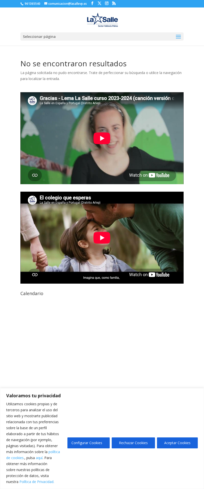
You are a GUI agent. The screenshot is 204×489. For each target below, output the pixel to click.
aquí (39, 457)
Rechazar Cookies (133, 442)
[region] (102, 438)
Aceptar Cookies (177, 442)
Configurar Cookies (86, 442)
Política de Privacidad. (36, 481)
